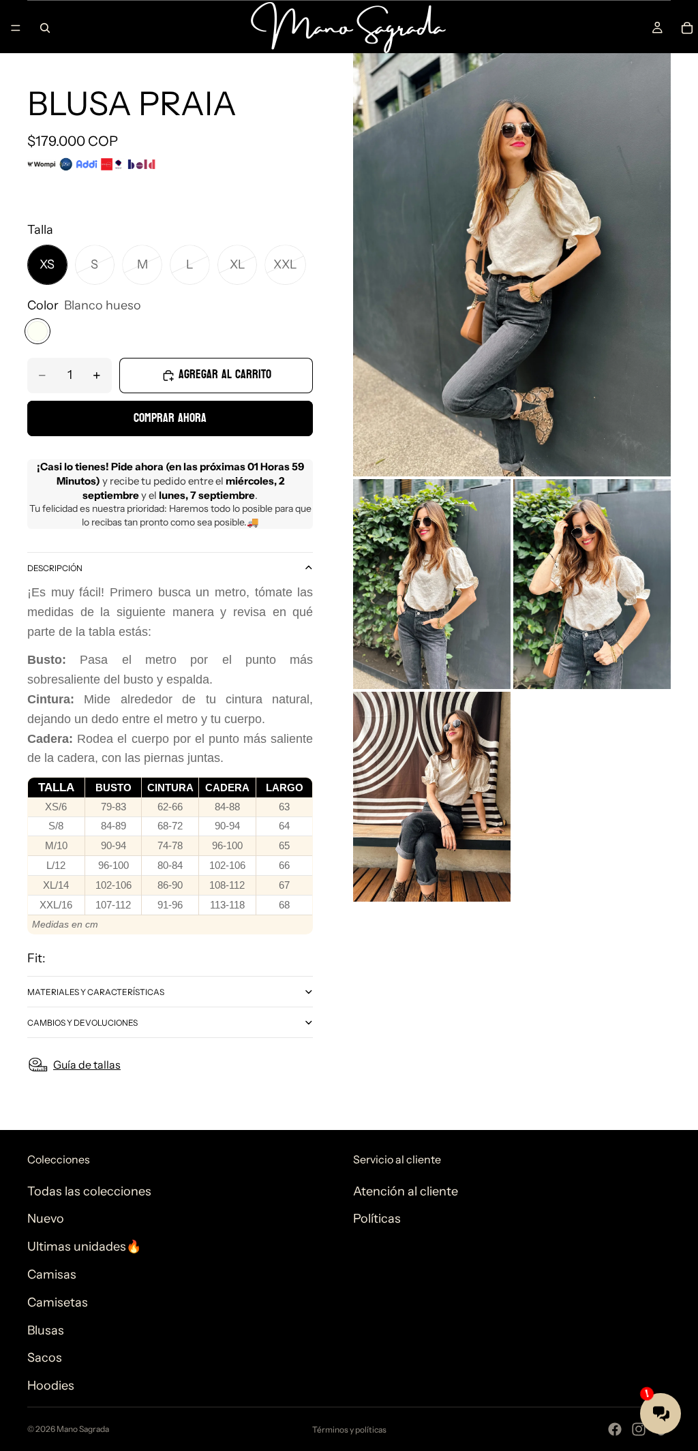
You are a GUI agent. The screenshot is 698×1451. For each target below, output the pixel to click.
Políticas (377, 1218)
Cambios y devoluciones (82, 1023)
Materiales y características (95, 992)
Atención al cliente (405, 1191)
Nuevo (45, 1218)
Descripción (54, 568)
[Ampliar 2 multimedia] (432, 584)
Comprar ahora (170, 418)
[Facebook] (615, 1429)
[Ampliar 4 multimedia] (432, 797)
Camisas (51, 1274)
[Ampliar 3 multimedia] (592, 584)
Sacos (44, 1357)
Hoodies (50, 1385)
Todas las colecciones (89, 1191)
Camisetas (57, 1302)
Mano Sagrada (83, 1429)
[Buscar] (45, 28)
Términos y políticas (349, 1429)
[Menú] (15, 28)
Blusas (45, 1330)
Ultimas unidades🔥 (84, 1246)
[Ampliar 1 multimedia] (512, 264)
